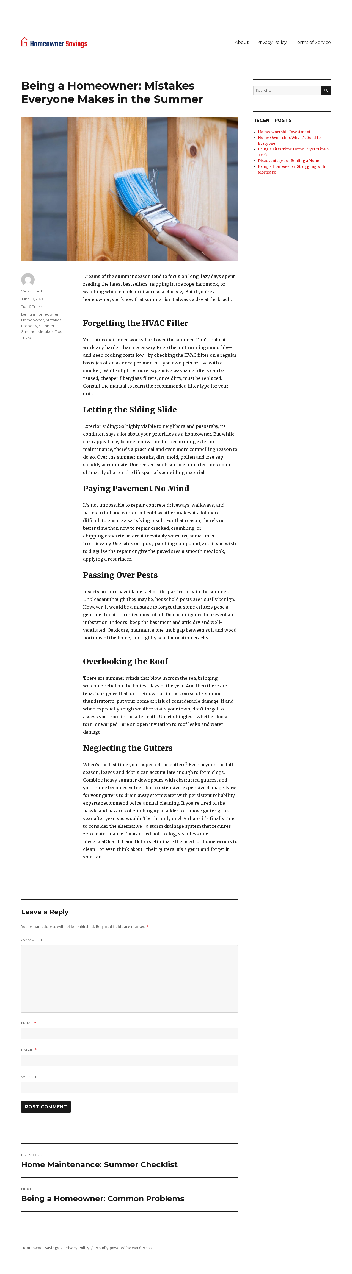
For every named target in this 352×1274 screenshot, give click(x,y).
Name (29, 1023)
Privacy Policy (272, 42)
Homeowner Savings (40, 1248)
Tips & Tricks (31, 306)
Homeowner (32, 320)
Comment (32, 940)
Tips (58, 331)
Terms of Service (313, 42)
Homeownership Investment (284, 132)
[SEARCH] (326, 90)
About (242, 42)
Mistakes (53, 320)
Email (29, 1050)
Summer (46, 326)
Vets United (31, 291)
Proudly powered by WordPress (123, 1248)
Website (30, 1077)
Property (29, 326)
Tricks (26, 337)
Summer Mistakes (37, 331)
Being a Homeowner (40, 314)
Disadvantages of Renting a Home (289, 160)
